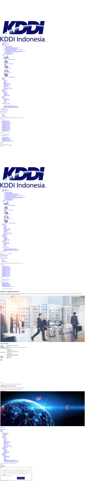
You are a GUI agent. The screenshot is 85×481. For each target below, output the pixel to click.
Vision (5, 100)
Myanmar (6, 272)
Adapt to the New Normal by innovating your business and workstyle (15, 50)
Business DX (6, 85)
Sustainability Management (10, 105)
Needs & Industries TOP (5, 44)
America (6, 279)
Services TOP (4, 79)
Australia (6, 276)
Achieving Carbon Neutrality (8, 200)
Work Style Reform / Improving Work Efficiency (11, 48)
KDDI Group (4, 108)
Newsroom (5, 102)
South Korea (6, 268)
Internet (5, 227)
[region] (16, 473)
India (5, 130)
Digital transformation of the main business (10, 196)
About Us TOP (4, 98)
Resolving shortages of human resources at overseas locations (14, 49)
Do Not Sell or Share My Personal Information (21, 478)
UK (5, 282)
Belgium (6, 139)
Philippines (6, 129)
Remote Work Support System (8, 88)
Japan (5, 120)
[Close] (30, 468)
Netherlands (6, 140)
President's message (6, 99)
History (5, 101)
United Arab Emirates (7, 286)
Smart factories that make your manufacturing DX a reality (14, 51)
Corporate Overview (7, 242)
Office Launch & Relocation (8, 52)
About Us (3, 96)
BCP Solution (6, 89)
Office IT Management (7, 83)
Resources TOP (4, 91)
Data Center (5, 231)
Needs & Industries (4, 42)
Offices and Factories (7, 84)
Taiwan (5, 269)
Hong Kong (6, 122)
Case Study (5, 93)
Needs (3, 45)
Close (3, 43)
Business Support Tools (7, 86)
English (3, 115)
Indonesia (6, 273)
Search (1, 252)
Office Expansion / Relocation (10, 53)
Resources (3, 235)
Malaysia (6, 128)
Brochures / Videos (6, 239)
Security (5, 81)
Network (5, 82)
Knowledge (5, 92)
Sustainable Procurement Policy (11, 107)
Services (3, 77)
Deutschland (6, 138)
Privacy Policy (4, 474)
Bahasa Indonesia (4, 116)
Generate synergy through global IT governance (12, 47)
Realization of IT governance (8, 192)
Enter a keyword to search (4, 144)
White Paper (5, 238)
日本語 (3, 114)
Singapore (6, 124)
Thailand (6, 125)
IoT (4, 87)
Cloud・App (6, 80)
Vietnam (6, 126)
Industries (3, 54)
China (5, 121)
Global (3, 111)
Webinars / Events (6, 95)
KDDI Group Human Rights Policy (11, 106)
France (5, 283)
